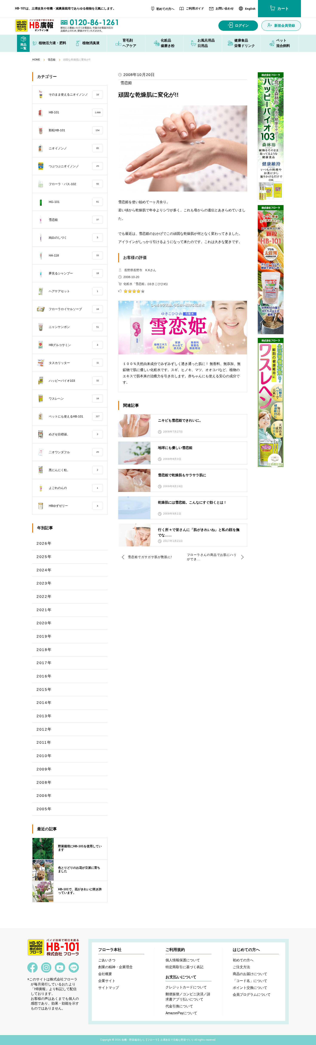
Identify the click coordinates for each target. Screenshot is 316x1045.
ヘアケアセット (73, 291)
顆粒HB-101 (74, 130)
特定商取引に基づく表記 (184, 967)
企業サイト (106, 981)
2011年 (44, 742)
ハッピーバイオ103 (74, 380)
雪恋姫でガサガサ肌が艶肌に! (150, 557)
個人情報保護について (183, 960)
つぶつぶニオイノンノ (74, 166)
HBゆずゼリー (73, 505)
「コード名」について (250, 981)
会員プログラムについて (252, 994)
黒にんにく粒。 (73, 470)
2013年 (44, 716)
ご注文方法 (241, 967)
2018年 (44, 650)
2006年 (44, 795)
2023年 (44, 583)
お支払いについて (181, 977)
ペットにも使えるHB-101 (74, 416)
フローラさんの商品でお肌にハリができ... (212, 557)
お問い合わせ (225, 8)
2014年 (44, 702)
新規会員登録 (284, 25)
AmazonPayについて (181, 1013)
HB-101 (75, 112)
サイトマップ (108, 988)
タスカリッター (74, 363)
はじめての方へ (246, 950)
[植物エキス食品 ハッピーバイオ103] (271, 136)
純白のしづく (73, 237)
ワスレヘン (74, 398)
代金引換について (179, 1006)
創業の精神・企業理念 (115, 967)
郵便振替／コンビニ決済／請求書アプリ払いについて (188, 996)
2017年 (44, 663)
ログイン (242, 25)
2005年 (44, 809)
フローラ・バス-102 (74, 184)
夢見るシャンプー (74, 273)
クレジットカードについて (186, 987)
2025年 (44, 557)
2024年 (44, 570)
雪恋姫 (51, 59)
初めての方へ (165, 9)
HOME (36, 59)
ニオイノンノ (74, 148)
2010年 (44, 756)
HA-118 (74, 255)
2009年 (44, 769)
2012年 (44, 729)
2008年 (44, 782)
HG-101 (74, 202)
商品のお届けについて (250, 974)
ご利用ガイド (195, 8)
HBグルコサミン (73, 345)
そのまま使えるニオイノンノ (74, 94)
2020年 (44, 623)
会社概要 (105, 974)
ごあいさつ (106, 960)
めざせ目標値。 (73, 434)
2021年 (44, 610)
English (250, 9)
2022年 (44, 596)
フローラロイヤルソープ (74, 309)
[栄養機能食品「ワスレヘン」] (271, 402)
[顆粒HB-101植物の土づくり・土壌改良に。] (271, 269)
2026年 (44, 543)
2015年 (44, 689)
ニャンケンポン (74, 327)
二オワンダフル (74, 452)
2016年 (44, 676)
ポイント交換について (250, 988)
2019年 (44, 636)
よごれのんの (73, 488)
